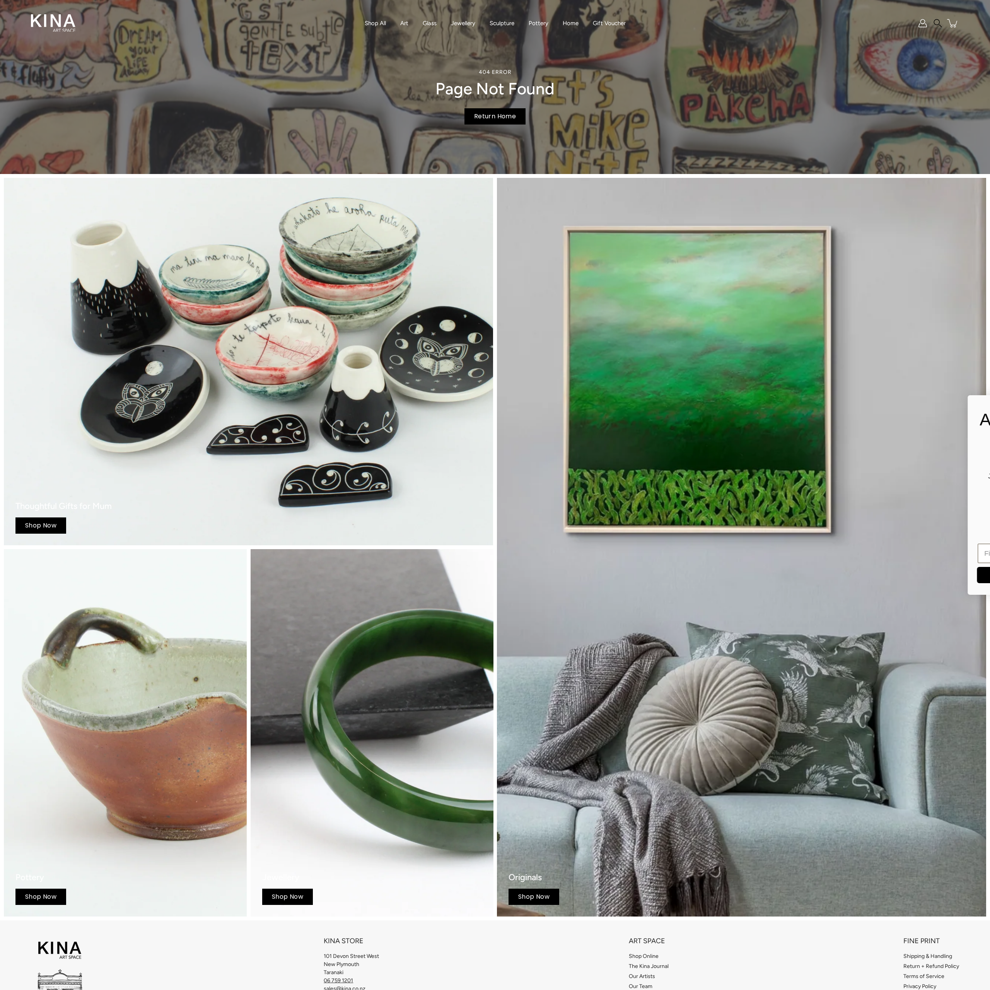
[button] (938, 23)
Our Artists (642, 976)
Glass (430, 23)
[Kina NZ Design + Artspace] (53, 23)
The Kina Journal (649, 966)
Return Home (495, 116)
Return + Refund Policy (931, 966)
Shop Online (644, 956)
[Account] (923, 23)
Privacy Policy (919, 986)
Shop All (375, 23)
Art (404, 23)
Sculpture (502, 23)
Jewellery (463, 23)
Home (571, 23)
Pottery (538, 23)
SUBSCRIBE (756, 575)
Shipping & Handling (927, 956)
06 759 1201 (338, 980)
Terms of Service (923, 976)
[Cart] (953, 23)
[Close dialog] (972, 405)
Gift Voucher (609, 23)
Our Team (640, 986)
